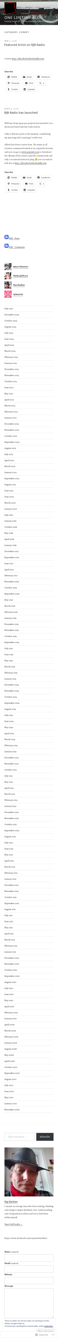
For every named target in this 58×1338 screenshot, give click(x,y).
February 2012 (11, 872)
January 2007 (10, 1103)
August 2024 (10, 326)
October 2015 (10, 636)
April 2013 (9, 788)
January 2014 (10, 751)
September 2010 (12, 976)
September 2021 (11, 478)
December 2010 (11, 957)
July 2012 (8, 842)
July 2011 (8, 915)
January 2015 (10, 678)
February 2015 (10, 672)
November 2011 (11, 891)
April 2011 (9, 933)
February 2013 (10, 800)
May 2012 (8, 854)
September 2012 (11, 830)
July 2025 (8, 308)
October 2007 (10, 1067)
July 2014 (8, 715)
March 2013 (9, 793)
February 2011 (10, 945)
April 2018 (9, 539)
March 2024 (9, 350)
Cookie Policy (48, 1326)
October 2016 (10, 587)
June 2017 (8, 563)
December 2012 (11, 812)
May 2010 (8, 1000)
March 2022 (9, 466)
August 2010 (10, 982)
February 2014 (11, 745)
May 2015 (8, 660)
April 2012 (9, 860)
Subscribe (45, 1136)
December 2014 (11, 684)
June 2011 (8, 921)
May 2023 (8, 393)
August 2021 (10, 484)
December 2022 (11, 423)
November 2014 (11, 690)
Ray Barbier (11, 1201)
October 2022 (10, 436)
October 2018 (10, 526)
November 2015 (11, 630)
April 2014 (9, 733)
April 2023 (9, 399)
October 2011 (10, 897)
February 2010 (11, 1012)
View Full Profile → (13, 1224)
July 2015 (8, 648)
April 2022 (9, 460)
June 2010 (9, 994)
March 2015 (9, 666)
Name (11, 1251)
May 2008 (9, 1055)
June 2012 (8, 848)
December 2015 (11, 624)
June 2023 (9, 387)
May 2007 (8, 1097)
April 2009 (9, 1024)
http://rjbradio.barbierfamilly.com (30, 163)
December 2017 (11, 551)
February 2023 (11, 411)
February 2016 (11, 612)
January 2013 (10, 806)
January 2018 (10, 545)
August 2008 (10, 1048)
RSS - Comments (17, 247)
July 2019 (8, 514)
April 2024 (9, 345)
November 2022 (11, 429)
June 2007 (9, 1091)
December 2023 (11, 369)
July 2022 (8, 454)
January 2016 (10, 618)
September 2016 (11, 593)
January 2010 (10, 1018)
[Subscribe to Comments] (6, 247)
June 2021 (8, 490)
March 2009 (10, 1030)
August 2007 (10, 1079)
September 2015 (11, 642)
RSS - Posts (14, 238)
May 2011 (8, 927)
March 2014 (9, 739)
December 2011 (11, 885)
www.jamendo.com (30, 151)
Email (11, 1263)
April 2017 (9, 569)
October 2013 (10, 769)
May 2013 (8, 781)
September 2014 (11, 703)
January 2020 (10, 508)
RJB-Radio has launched (21, 113)
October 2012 (10, 824)
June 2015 (8, 654)
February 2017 (10, 575)
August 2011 (10, 909)
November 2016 (11, 581)
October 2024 (10, 320)
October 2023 (10, 381)
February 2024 (11, 357)
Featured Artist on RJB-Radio (24, 45)
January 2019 (10, 520)
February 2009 (11, 1036)
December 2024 (11, 314)
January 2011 (10, 951)
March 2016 (9, 605)
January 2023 (10, 417)
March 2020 (10, 502)
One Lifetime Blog (23, 17)
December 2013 (11, 757)
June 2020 (9, 496)
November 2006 (12, 1109)
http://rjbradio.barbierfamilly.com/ (28, 58)
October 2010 (10, 969)
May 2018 (8, 533)
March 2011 (9, 939)
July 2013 (8, 775)
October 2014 (10, 696)
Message (8, 1285)
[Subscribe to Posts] (6, 238)
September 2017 (11, 557)
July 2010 (8, 988)
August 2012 (10, 836)
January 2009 (10, 1042)
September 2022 (12, 442)
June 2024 (9, 338)
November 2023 (11, 375)
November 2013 (11, 763)
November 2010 (11, 963)
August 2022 (10, 448)
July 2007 (8, 1085)
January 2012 (10, 879)
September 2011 (11, 903)
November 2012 (11, 818)
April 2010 (9, 1006)
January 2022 (10, 472)
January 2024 (10, 363)
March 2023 (9, 405)
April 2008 (9, 1061)
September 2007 (12, 1073)
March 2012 (9, 866)
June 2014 (8, 721)
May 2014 (8, 727)
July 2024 (8, 332)
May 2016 (8, 599)
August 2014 (10, 709)
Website (8, 1274)
